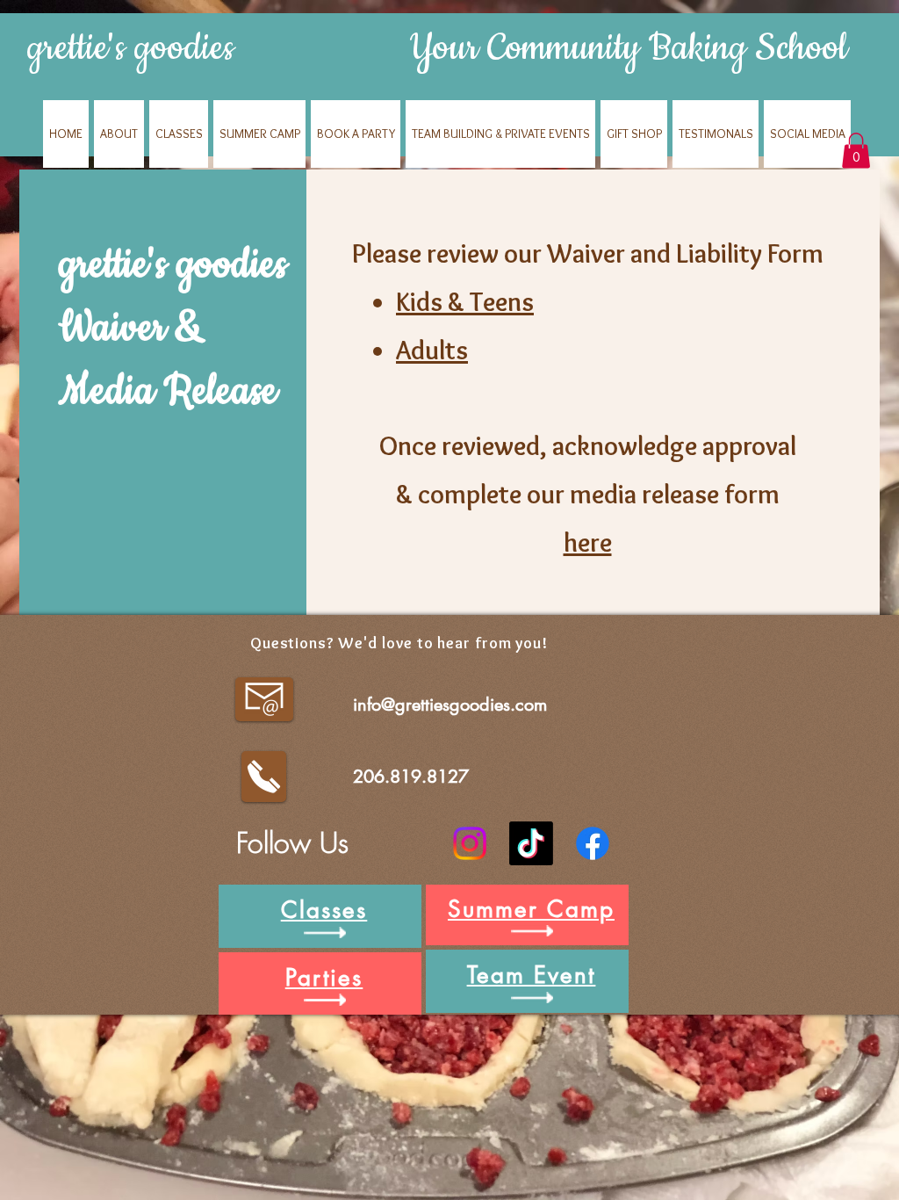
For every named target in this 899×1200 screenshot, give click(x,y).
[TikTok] (531, 843)
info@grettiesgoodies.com (450, 704)
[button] (856, 151)
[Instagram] (470, 843)
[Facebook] (593, 843)
